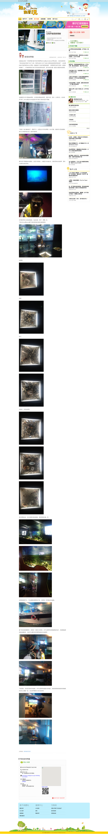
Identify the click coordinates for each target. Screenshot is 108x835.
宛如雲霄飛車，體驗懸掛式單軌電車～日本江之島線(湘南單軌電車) (79, 150)
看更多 (88, 128)
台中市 (70, 121)
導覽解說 (72, 35)
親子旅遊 (72, 15)
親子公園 (76, 15)
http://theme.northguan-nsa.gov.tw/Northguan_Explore (31, 776)
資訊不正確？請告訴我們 (59, 798)
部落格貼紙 (53, 813)
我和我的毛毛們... (78, 99)
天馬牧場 (71, 119)
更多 (86, 101)
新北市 (70, 52)
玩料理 (49, 19)
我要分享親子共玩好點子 (56, 808)
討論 (54, 42)
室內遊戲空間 (74, 146)
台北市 (70, 107)
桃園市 (70, 158)
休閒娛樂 (74, 79)
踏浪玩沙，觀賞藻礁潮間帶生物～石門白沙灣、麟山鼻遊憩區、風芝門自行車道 (79, 65)
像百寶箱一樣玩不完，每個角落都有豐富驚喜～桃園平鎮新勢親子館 (79, 156)
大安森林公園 (72, 115)
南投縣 (70, 111)
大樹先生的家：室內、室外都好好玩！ (78, 198)
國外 (70, 146)
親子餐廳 (74, 52)
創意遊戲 (43, 19)
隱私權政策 (22, 815)
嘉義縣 (70, 177)
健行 (79, 15)
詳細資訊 (24, 781)
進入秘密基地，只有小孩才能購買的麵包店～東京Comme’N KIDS (79, 162)
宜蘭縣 (70, 195)
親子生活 (55, 19)
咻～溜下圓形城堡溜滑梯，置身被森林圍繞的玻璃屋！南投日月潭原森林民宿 (79, 187)
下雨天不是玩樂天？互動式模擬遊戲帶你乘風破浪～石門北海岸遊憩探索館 (79, 77)
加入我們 (22, 810)
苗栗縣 (70, 140)
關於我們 (22, 808)
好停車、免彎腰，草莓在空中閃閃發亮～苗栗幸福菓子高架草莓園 (79, 137)
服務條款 (22, 813)
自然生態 (74, 67)
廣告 (36, 810)
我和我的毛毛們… (27, 751)
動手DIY (25, 19)
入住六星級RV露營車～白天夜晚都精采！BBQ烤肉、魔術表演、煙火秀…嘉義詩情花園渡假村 (78, 174)
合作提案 (37, 808)
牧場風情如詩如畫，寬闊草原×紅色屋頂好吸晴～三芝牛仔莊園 (78, 56)
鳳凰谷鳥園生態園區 (74, 110)
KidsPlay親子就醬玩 (29, 10)
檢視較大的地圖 (44, 786)
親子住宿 (74, 177)
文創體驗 (49, 31)
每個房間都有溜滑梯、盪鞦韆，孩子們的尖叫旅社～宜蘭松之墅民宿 (79, 193)
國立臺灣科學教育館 (74, 105)
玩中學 (83, 15)
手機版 (87, 1)
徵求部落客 (53, 810)
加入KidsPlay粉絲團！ (23, 1)
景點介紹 (49, 42)
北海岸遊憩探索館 (73, 124)
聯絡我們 (37, 813)
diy (81, 15)
